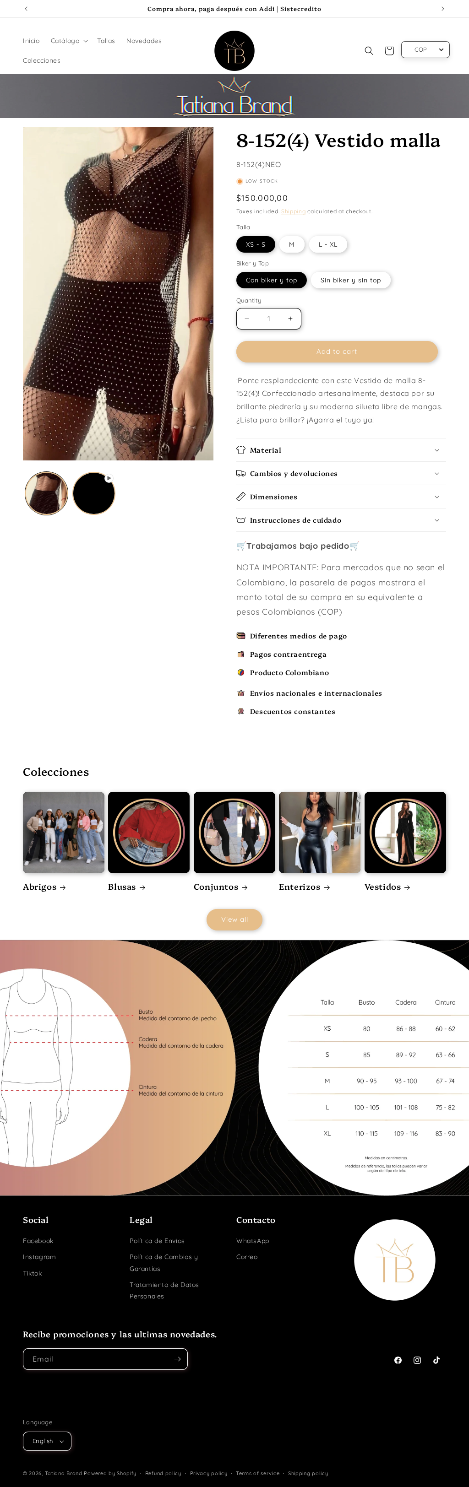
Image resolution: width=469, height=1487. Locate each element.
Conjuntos (216, 886)
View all (234, 919)
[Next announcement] (443, 8)
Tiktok (32, 1273)
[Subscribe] (177, 1359)
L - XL (328, 244)
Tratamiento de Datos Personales (164, 1290)
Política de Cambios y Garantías (164, 1262)
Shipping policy (308, 1473)
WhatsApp (252, 1241)
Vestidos (383, 886)
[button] (68, 40)
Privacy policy (209, 1473)
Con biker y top (271, 280)
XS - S (256, 244)
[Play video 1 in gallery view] (93, 493)
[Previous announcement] (26, 8)
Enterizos (299, 886)
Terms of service (257, 1473)
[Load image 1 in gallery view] (46, 493)
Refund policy (163, 1473)
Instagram (39, 1257)
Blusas (122, 886)
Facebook (38, 1241)
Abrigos (39, 886)
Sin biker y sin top (351, 280)
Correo (247, 1257)
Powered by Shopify (110, 1473)
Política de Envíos (157, 1241)
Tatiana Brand (63, 1473)
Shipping (293, 211)
